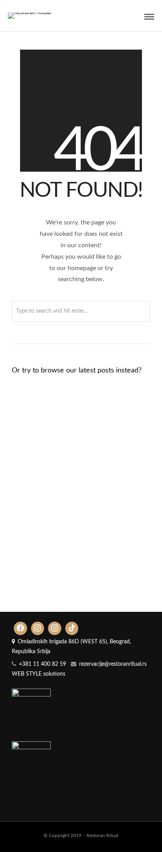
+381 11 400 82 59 (42, 664)
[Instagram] (37, 628)
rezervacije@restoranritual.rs (113, 664)
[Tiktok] (72, 628)
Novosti (99, 442)
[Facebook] (20, 628)
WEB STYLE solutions (38, 674)
